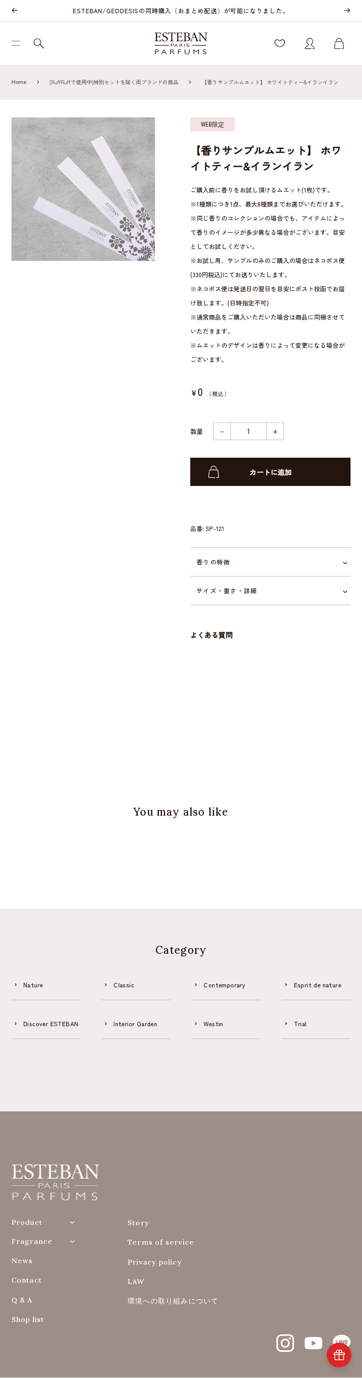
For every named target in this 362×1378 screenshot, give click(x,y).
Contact (26, 1280)
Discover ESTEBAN (50, 1023)
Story (138, 1223)
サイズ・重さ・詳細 (226, 590)
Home (18, 82)
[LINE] (342, 1338)
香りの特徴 (213, 561)
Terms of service (161, 1242)
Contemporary (224, 984)
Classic (123, 984)
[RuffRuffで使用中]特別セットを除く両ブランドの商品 (113, 82)
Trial (300, 1023)
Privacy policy (155, 1262)
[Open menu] (19, 43)
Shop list (28, 1319)
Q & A (22, 1300)
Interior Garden (135, 1023)
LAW (136, 1281)
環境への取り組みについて (173, 1301)
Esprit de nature (317, 984)
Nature (33, 984)
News (22, 1261)
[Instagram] (285, 1338)
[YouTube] (313, 1338)
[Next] (347, 11)
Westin (213, 1023)
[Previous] (15, 11)
